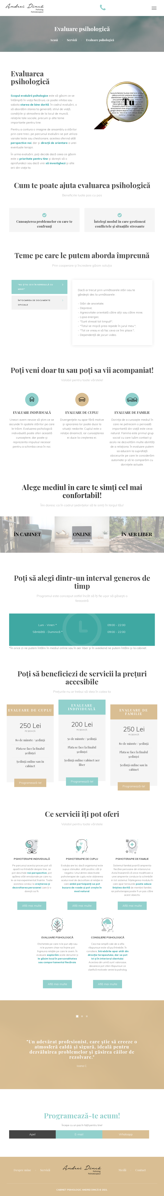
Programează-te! (30, 783)
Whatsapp (126, 1134)
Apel (32, 1134)
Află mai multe (31, 905)
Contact (140, 1170)
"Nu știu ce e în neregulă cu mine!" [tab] (35, 286)
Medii (122, 1170)
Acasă (54, 40)
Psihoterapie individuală (32, 858)
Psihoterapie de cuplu (82, 858)
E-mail (79, 1134)
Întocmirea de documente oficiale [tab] (34, 302)
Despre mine (22, 1170)
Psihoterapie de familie (132, 858)
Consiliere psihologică (107, 937)
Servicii (72, 40)
